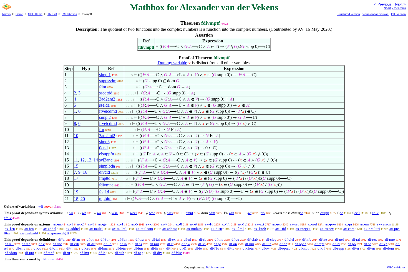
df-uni (249, 244)
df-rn (70, 248)
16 (85, 172)
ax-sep (294, 224)
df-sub (119, 253)
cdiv (375, 213)
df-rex (372, 239)
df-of (321, 248)
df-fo (198, 248)
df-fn (154, 248)
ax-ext (259, 224)
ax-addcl (49, 229)
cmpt (189, 213)
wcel (133, 213)
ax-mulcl (96, 229)
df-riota (248, 248)
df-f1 (183, 248)
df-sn (202, 244)
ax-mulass (194, 229)
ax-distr (216, 229)
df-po (352, 244)
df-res (86, 248)
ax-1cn (10, 229)
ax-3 (91, 224)
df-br (283, 244)
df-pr (217, 244)
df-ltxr (84, 253)
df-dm (53, 248)
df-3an (122, 239)
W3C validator (396, 267)
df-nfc (306, 239)
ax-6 (149, 224)
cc (341, 213)
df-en (371, 248)
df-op (233, 244)
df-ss (138, 244)
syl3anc (105, 160)
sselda (104, 105)
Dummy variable (172, 62)
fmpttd (104, 178)
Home (19, 14)
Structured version (348, 14)
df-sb (202, 239)
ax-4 (120, 224)
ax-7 (164, 224)
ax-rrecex (327, 229)
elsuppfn (106, 154)
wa (99, 213)
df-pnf (29, 253)
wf (249, 213)
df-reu (9, 244)
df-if (170, 244)
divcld (104, 172)
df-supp (338, 248)
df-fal (156, 239)
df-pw (186, 244)
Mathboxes (69, 14)
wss (170, 213)
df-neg (138, 253)
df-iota (121, 248)
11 (76, 160)
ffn (101, 129)
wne (152, 213)
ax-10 (209, 224)
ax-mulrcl (119, 229)
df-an (76, 239)
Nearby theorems (395, 7)
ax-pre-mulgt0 (58, 233)
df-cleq (271, 239)
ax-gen (103, 224)
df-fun (138, 248)
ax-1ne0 (260, 229)
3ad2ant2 (107, 99)
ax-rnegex (303, 229)
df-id (336, 244)
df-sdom (11, 253)
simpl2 (105, 117)
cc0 (357, 213)
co (301, 213)
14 (96, 160)
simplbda (107, 166)
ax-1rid (280, 229)
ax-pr (348, 224)
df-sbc (57, 244)
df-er (355, 248)
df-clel (289, 239)
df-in (123, 244)
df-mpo (304, 248)
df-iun (266, 244)
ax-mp (58, 224)
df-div (157, 253)
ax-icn (29, 229)
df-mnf (49, 253)
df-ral (356, 239)
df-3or (105, 239)
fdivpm (48, 259)
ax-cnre (348, 229)
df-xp (383, 244)
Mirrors (6, 14)
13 (89, 160)
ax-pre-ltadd (29, 233)
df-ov (266, 248)
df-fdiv (177, 253)
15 (76, 166)
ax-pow (330, 224)
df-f (169, 248)
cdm (212, 213)
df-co (37, 248)
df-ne (323, 239)
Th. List (52, 14)
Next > (400, 4)
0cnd (103, 147)
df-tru (139, 239)
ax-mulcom (144, 229)
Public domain (215, 267)
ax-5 (134, 224)
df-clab (252, 239)
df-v (42, 244)
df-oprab (284, 248)
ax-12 (242, 224)
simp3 (104, 141)
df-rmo (390, 239)
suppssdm (107, 80)
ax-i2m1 (238, 229)
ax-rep (277, 224)
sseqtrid (105, 93)
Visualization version (375, 14)
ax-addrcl (73, 229)
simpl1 (105, 74)
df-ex (172, 239)
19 (76, 191)
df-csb (74, 244)
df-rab (26, 244)
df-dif (91, 244)
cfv (263, 213)
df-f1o (214, 248)
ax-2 (80, 224)
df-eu (235, 239)
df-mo (219, 239)
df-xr (66, 253)
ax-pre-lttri (372, 229)
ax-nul (312, 224)
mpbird (105, 198)
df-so (367, 244)
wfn (231, 213)
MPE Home (35, 14)
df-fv (231, 248)
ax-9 (193, 224)
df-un (108, 244)
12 (82, 160)
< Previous (383, 4)
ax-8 (178, 224)
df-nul (154, 244)
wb (84, 213)
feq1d (104, 191)
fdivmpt (106, 185)
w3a (115, 213)
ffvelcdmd (108, 111)
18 (76, 198)
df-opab (300, 244)
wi (71, 213)
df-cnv (21, 248)
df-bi (62, 239)
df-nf (187, 239)
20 (82, 198)
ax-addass (169, 229)
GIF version (398, 14)
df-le (102, 253)
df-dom (388, 248)
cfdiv (8, 218)
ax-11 (225, 224)
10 (76, 135)
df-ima (103, 248)
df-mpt (319, 244)
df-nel (339, 239)
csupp (324, 213)
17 (76, 178)
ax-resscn (384, 224)
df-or (90, 239)
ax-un (364, 224)
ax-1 (70, 224)
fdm (102, 86)
